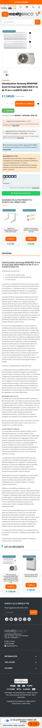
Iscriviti (33, 612)
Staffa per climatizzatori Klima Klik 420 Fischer (11, 230)
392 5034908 (10, 643)
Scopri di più (15, 125)
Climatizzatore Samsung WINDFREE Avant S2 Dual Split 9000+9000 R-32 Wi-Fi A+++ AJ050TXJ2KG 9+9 (11, 578)
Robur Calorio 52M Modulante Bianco (31, 575)
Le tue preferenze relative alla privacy (23, 721)
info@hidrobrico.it (11, 646)
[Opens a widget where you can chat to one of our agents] (33, 724)
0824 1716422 (10, 641)
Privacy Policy (16, 703)
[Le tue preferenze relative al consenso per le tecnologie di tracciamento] (2, 546)
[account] (39, 6)
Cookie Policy (26, 703)
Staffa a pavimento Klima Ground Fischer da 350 (31, 230)
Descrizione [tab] (7, 253)
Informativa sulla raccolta (14, 725)
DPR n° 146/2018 (8, 169)
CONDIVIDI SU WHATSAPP (22, 193)
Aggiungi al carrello (25, 104)
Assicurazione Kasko (19, 121)
